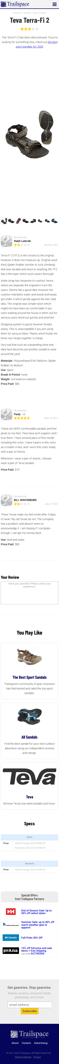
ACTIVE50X (37, 953)
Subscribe (29, 1011)
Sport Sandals (39, 13)
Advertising (41, 1043)
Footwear (17, 13)
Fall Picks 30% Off (31, 937)
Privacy (37, 1057)
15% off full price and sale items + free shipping (36, 949)
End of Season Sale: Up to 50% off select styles (36, 912)
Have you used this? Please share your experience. (30, 585)
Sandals (27, 13)
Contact (26, 1043)
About (15, 1043)
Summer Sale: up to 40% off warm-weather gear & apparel (37, 924)
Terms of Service (23, 1057)
